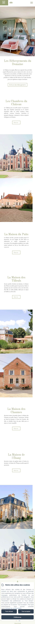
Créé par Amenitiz (17, 623)
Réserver (16, 122)
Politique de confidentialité (13, 608)
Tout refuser (9, 611)
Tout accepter (26, 611)
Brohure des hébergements (17, 85)
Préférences (17, 617)
